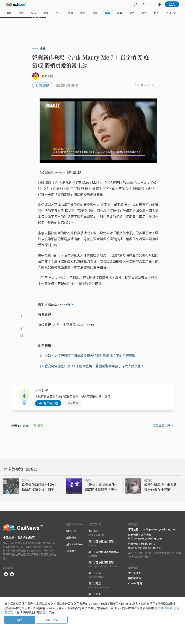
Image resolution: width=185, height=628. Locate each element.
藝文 (131, 13)
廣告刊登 (71, 537)
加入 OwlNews (74, 544)
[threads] (12, 574)
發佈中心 (71, 551)
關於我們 (71, 531)
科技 (33, 13)
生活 (58, 13)
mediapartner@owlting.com (159, 529)
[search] (135, 4)
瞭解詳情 (73, 403)
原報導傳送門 (162, 425)
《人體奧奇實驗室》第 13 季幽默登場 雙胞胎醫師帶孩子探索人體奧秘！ (91, 366)
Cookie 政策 (135, 583)
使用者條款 (134, 573)
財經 (45, 13)
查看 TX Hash (20, 426)
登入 (172, 4)
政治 (70, 13)
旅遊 (82, 13)
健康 (9, 13)
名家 (156, 13)
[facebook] (6, 574)
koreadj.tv (66, 304)
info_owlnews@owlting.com (145, 538)
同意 (20, 620)
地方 (144, 13)
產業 (119, 13)
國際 (21, 13)
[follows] (143, 4)
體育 (95, 13)
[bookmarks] (151, 4)
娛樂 (107, 13)
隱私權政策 (134, 578)
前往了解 (52, 620)
